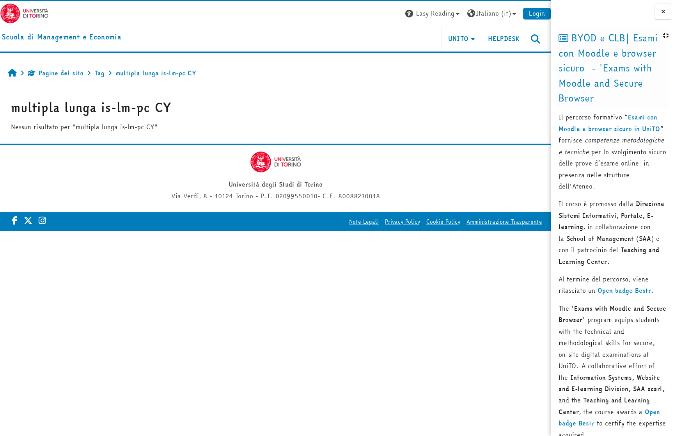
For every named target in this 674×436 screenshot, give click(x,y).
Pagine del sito (61, 73)
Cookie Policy (443, 221)
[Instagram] (42, 220)
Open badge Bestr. (626, 290)
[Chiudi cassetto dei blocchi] (663, 12)
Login (537, 13)
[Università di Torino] (24, 12)
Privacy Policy (402, 221)
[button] (433, 13)
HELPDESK (504, 38)
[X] (28, 220)
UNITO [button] (458, 38)
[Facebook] (15, 220)
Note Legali (364, 221)
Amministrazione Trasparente (504, 221)
